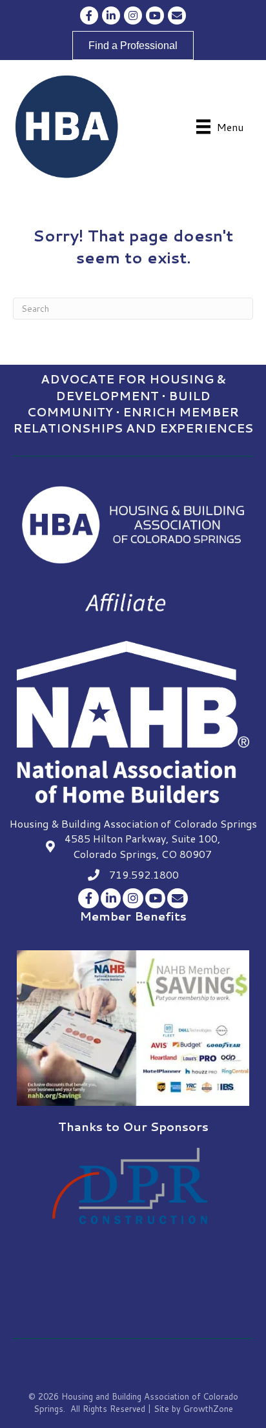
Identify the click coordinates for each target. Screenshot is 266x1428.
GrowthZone (208, 1408)
